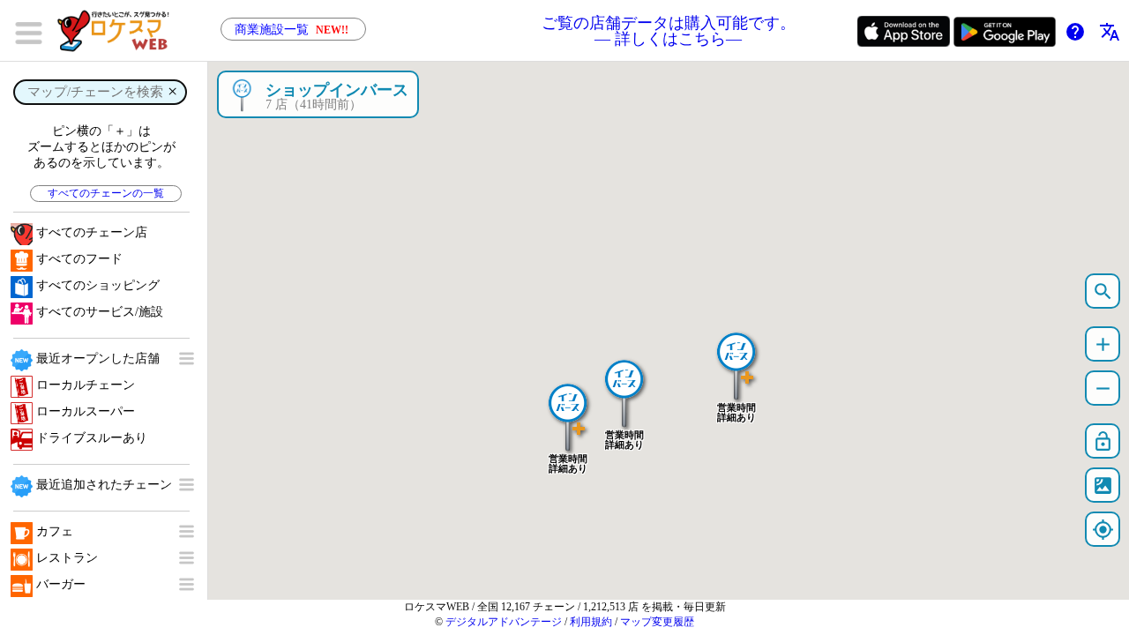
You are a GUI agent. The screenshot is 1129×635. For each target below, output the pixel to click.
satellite (1103, 485)
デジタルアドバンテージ (503, 622)
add (1103, 344)
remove (1103, 388)
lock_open (1103, 441)
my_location (1103, 530)
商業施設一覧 (291, 29)
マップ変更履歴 (657, 622)
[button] (568, 408)
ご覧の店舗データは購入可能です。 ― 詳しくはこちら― (669, 31)
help (1075, 31)
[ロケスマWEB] (119, 31)
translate (1109, 31)
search (1103, 291)
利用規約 (591, 622)
